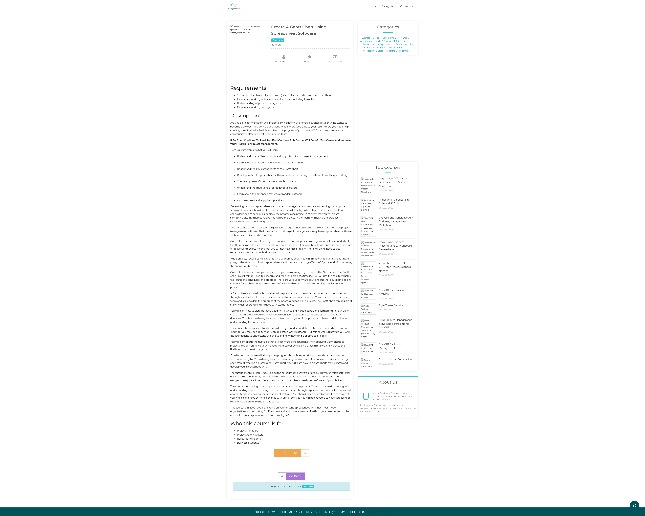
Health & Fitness (383, 41)
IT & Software (400, 41)
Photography (395, 47)
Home (372, 6)
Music (388, 44)
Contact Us (406, 6)
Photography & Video (372, 51)
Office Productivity (403, 44)
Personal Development (373, 47)
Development (389, 37)
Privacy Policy (379, 512)
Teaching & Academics (397, 51)
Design (376, 37)
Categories (388, 6)
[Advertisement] (291, 75)
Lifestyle (365, 44)
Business (365, 37)
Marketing (377, 44)
